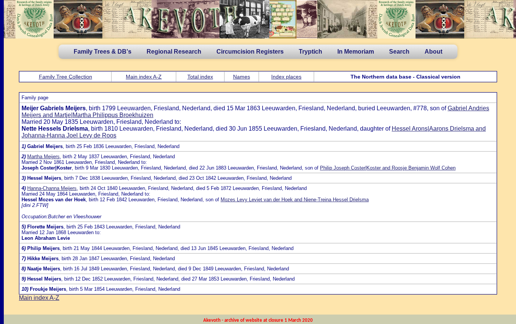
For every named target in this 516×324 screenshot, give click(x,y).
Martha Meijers (43, 156)
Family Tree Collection (65, 77)
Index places (286, 77)
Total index (200, 77)
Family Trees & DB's (102, 51)
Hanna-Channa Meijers (52, 188)
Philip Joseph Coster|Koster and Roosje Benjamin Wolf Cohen (388, 168)
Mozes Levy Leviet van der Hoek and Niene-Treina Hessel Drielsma (295, 199)
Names (241, 77)
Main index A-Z (144, 77)
